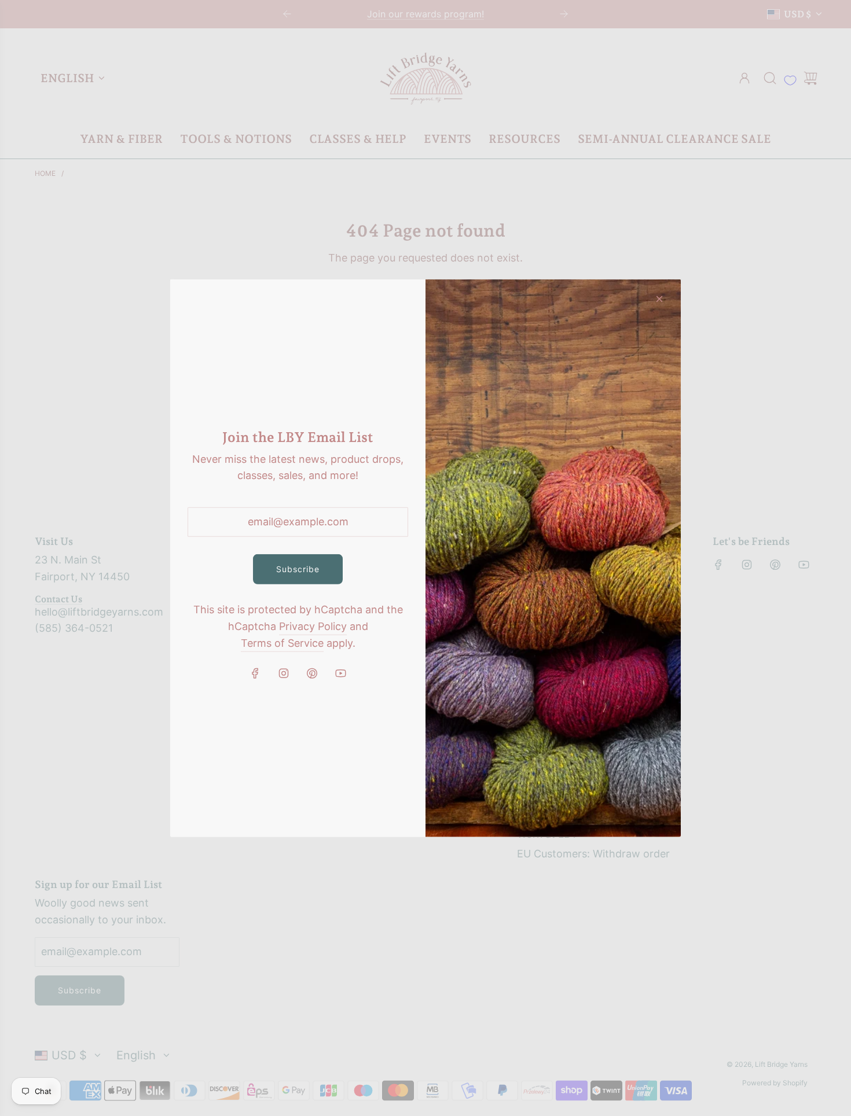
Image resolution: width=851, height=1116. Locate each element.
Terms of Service (282, 643)
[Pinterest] (312, 673)
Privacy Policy (313, 626)
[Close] (659, 298)
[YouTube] (340, 673)
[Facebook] (255, 673)
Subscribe (298, 569)
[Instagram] (283, 673)
